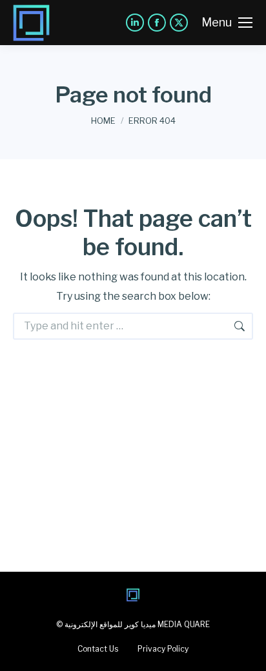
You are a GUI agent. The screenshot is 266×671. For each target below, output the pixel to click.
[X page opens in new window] (179, 23)
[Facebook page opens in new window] (157, 23)
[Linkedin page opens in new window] (135, 23)
